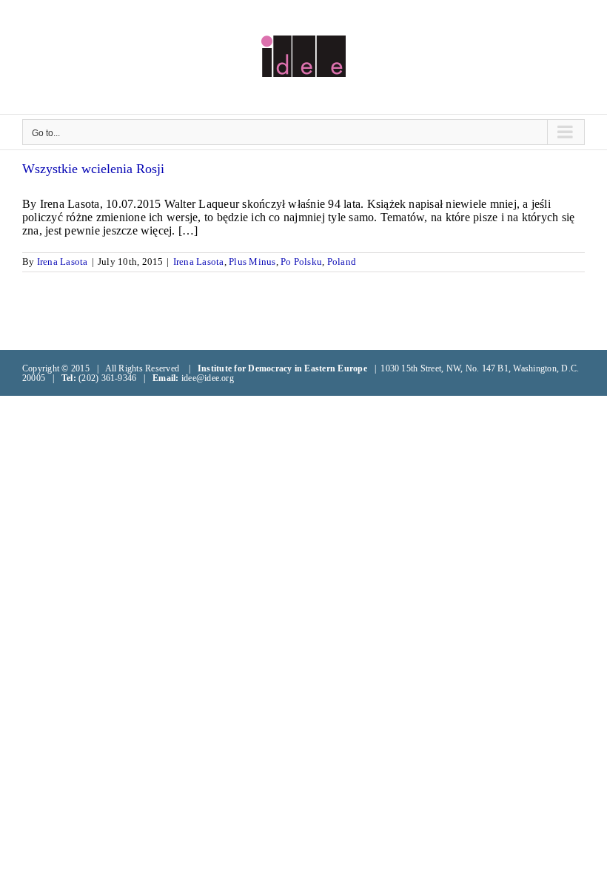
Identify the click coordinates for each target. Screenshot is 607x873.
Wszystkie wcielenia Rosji (93, 168)
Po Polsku (301, 261)
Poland (341, 261)
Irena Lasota (62, 261)
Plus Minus (252, 261)
